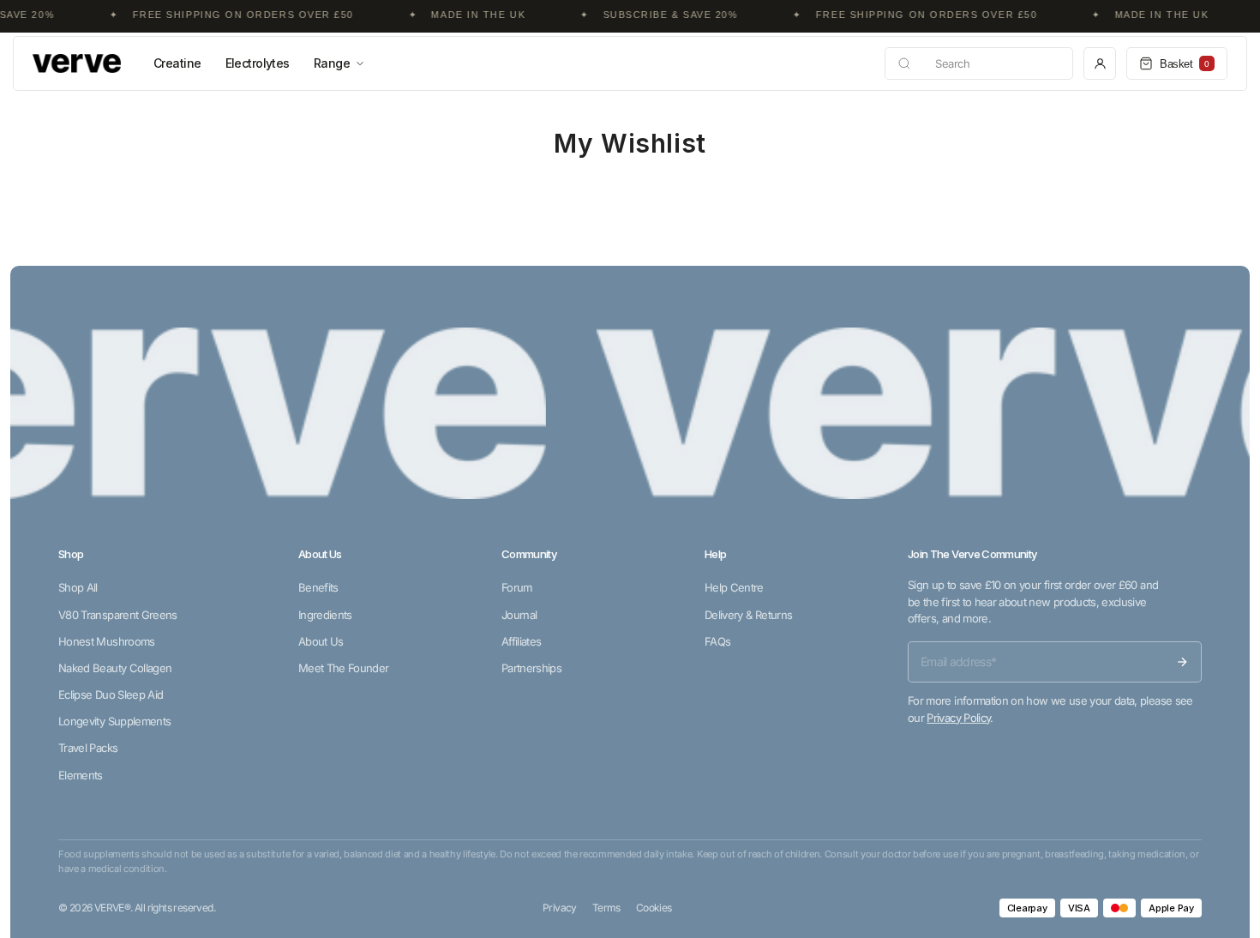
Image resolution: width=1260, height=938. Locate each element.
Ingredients (325, 615)
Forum (516, 587)
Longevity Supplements (114, 721)
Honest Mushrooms (106, 641)
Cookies (654, 907)
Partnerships (531, 668)
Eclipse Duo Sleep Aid (110, 694)
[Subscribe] (1182, 661)
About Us (321, 641)
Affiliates (521, 641)
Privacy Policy (958, 718)
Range (332, 63)
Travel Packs (87, 748)
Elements (80, 775)
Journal (519, 615)
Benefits (318, 587)
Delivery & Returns (748, 615)
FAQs (717, 641)
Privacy (560, 907)
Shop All (78, 587)
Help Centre (734, 587)
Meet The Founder (343, 668)
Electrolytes (257, 63)
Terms (606, 907)
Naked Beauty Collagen (114, 668)
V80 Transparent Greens (117, 615)
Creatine (177, 63)
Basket (1184, 63)
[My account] (1099, 63)
